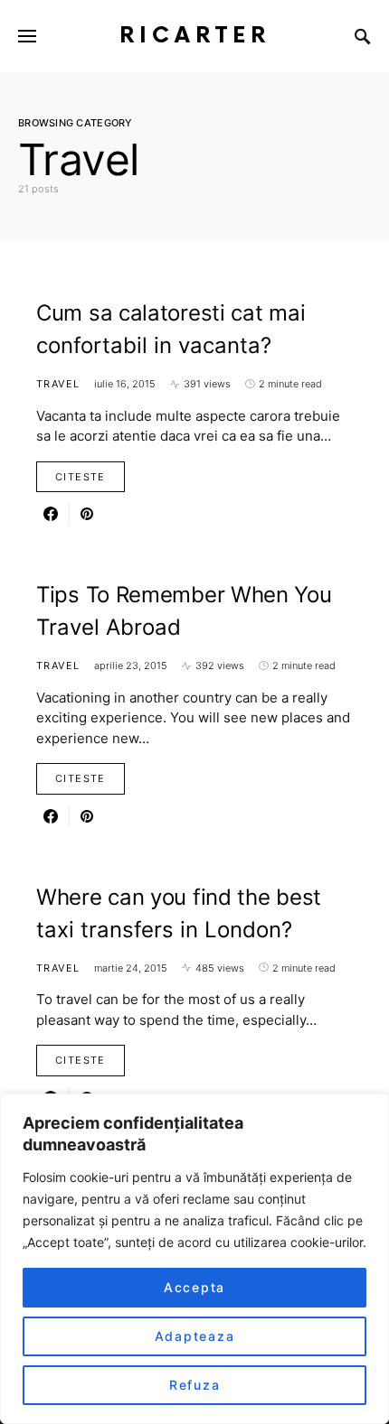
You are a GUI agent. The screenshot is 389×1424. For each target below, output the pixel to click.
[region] (194, 1259)
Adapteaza (195, 1336)
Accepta (194, 1287)
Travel (58, 383)
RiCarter (194, 36)
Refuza (195, 1384)
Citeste (80, 476)
